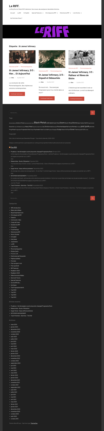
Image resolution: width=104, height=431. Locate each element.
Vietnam (86, 129)
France (15, 126)
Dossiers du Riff (15, 224)
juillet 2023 (14, 339)
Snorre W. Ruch (66, 129)
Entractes (14, 227)
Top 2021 (13, 292)
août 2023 (14, 336)
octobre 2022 (15, 361)
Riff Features (14, 268)
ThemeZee (34, 423)
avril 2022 (14, 370)
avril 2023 (14, 346)
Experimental (91, 123)
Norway (74, 126)
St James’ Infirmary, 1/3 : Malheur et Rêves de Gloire (81, 75)
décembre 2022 (15, 356)
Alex (12, 77)
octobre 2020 (15, 414)
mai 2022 (13, 368)
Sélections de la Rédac (17, 275)
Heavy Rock (35, 126)
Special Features (37, 13)
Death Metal (56, 123)
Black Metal (40, 122)
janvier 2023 (14, 353)
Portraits (13, 261)
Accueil (12, 13)
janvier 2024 (14, 327)
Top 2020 (13, 290)
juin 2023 (13, 341)
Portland (79, 126)
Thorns (77, 129)
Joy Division (46, 126)
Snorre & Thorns (15, 278)
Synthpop (13, 285)
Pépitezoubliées (15, 258)
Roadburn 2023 (15, 273)
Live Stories (76, 13)
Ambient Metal (20, 123)
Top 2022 (13, 295)
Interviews (14, 239)
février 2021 (14, 404)
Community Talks (16, 220)
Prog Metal (12, 129)
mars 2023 (14, 348)
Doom (62, 123)
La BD (19, 13)
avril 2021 (13, 399)
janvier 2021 (14, 406)
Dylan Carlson (80, 123)
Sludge (59, 129)
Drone (74, 123)
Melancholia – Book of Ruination (20, 161)
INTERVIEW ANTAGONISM (18, 175)
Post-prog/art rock (16, 263)
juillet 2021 (14, 392)
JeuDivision (14, 241)
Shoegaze (54, 129)
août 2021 (13, 389)
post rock (91, 126)
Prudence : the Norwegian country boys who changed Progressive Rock (31, 151)
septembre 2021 (15, 387)
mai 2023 (13, 344)
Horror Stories (15, 234)
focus (10, 126)
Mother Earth (14, 251)
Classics (13, 217)
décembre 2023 (15, 329)
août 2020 (14, 416)
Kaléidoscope (53, 126)
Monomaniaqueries (26, 66)
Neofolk (70, 126)
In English (26, 13)
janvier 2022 (14, 377)
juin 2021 (13, 394)
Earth (86, 123)
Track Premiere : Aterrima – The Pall (21, 185)
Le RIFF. (14, 6)
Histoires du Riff (64, 13)
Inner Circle (39, 126)
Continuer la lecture (16, 94)
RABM (47, 129)
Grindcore (19, 126)
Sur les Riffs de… (16, 282)
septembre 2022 (15, 363)
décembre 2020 (15, 409)
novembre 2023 (15, 332)
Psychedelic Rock (38, 129)
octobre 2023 (15, 334)
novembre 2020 (15, 411)
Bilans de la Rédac (16, 210)
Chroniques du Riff (50, 13)
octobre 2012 (14, 418)
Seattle (50, 129)
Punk (45, 129)
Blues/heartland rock (17, 212)
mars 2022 (14, 373)
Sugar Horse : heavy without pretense (22, 168)
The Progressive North (17, 287)
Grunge (23, 126)
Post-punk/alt (15, 266)
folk (13, 126)
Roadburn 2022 (15, 270)
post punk (85, 126)
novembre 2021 (15, 382)
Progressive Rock (26, 129)
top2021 (81, 129)
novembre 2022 (15, 358)
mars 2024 (14, 324)
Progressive (18, 129)
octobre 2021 (14, 385)
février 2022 (14, 375)
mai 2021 (13, 397)
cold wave (49, 123)
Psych (32, 129)
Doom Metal (68, 123)
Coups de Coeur (15, 222)
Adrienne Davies (12, 123)
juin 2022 (13, 365)
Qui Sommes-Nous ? (16, 18)
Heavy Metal (28, 126)
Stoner (72, 129)
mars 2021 (14, 402)
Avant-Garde (31, 123)
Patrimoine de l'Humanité (18, 256)
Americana (26, 123)
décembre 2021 (15, 380)
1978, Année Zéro (16, 208)
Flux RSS (14, 147)
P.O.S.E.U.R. (14, 253)
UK (84, 129)
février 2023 (14, 351)
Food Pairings (15, 229)
